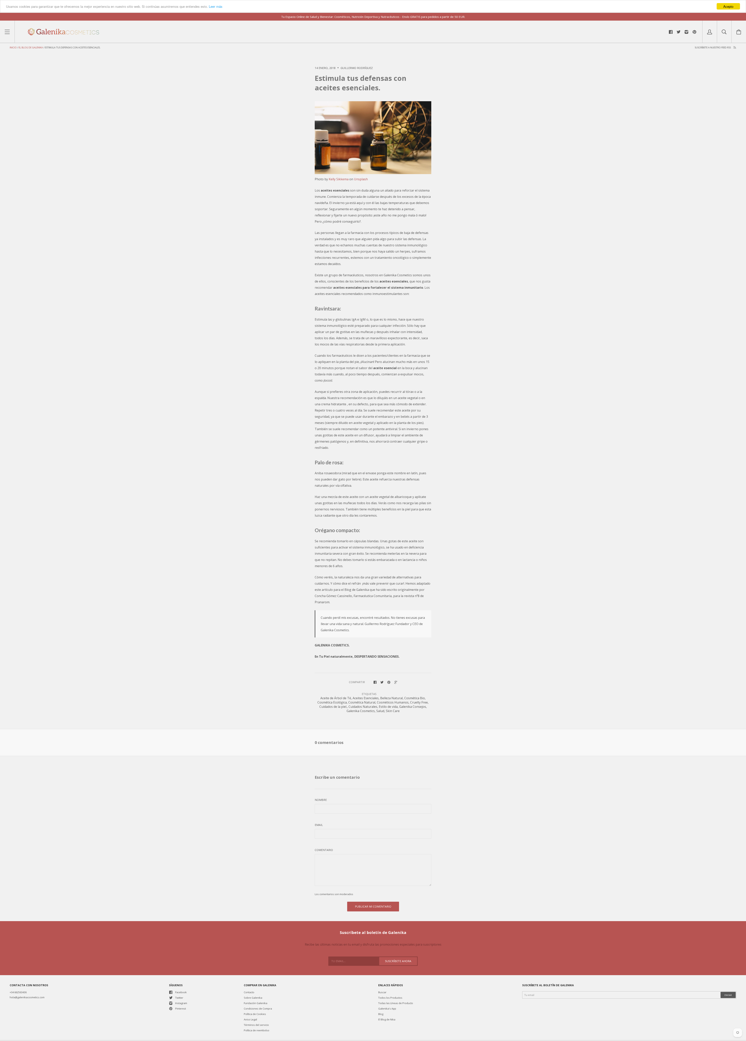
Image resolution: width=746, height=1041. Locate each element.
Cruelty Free (419, 702)
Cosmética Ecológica (332, 702)
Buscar (382, 992)
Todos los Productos (390, 997)
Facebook (181, 992)
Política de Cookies (255, 1014)
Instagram (181, 1003)
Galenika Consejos (412, 706)
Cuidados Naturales (363, 706)
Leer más (215, 6)
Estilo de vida (388, 706)
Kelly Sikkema (339, 179)
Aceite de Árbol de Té (335, 698)
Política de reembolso (256, 1030)
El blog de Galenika (31, 47)
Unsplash (361, 179)
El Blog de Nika (386, 1019)
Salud (380, 711)
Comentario (324, 850)
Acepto (728, 6)
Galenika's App (387, 1008)
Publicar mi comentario (373, 906)
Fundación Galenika (255, 1003)
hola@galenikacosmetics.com (27, 997)
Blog (380, 1014)
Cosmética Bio (414, 698)
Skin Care (393, 711)
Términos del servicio (256, 1025)
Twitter (179, 997)
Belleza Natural (391, 698)
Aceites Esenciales (366, 698)
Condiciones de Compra (258, 1008)
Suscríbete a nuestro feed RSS (713, 47)
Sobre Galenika (253, 997)
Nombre (321, 800)
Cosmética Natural (361, 702)
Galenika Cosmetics (361, 711)
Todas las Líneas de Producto (395, 1003)
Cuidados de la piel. (333, 706)
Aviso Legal (250, 1019)
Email (319, 825)
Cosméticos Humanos (393, 702)
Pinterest (180, 1008)
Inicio (13, 47)
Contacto (249, 992)
